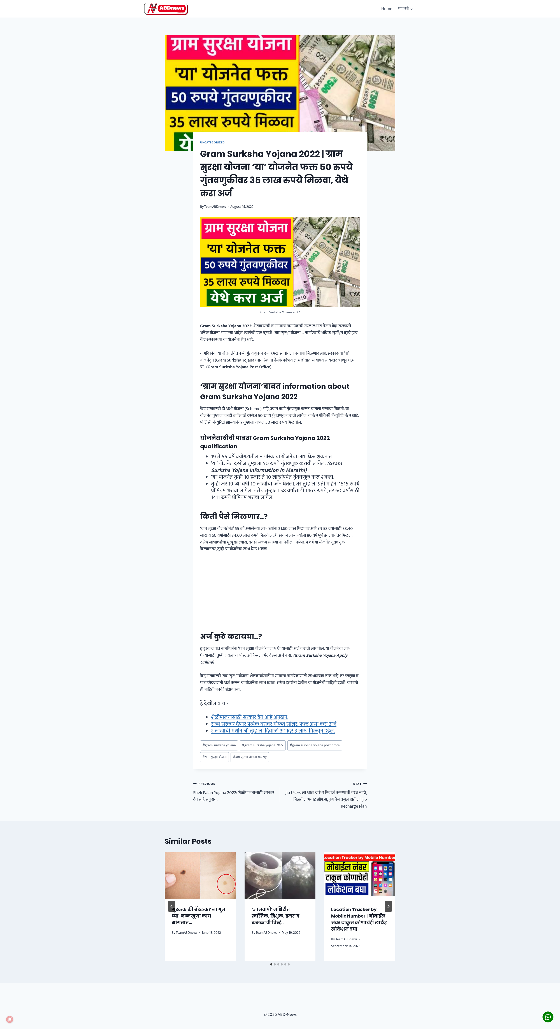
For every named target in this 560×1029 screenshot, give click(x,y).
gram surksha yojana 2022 (263, 745)
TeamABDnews (215, 207)
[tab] (271, 964)
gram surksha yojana (219, 745)
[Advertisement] (280, 590)
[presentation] (200, 875)
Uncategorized (212, 142)
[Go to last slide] (171, 906)
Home (386, 8)
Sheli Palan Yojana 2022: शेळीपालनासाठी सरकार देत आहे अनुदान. (233, 792)
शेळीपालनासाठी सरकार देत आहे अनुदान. (249, 717)
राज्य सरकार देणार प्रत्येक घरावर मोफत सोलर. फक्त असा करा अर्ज (273, 724)
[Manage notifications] (9, 1019)
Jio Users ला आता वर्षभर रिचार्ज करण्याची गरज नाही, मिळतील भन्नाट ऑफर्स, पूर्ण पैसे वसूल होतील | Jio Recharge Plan (326, 795)
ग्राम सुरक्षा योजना (215, 757)
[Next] (388, 906)
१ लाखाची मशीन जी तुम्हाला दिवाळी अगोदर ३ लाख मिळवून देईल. (273, 730)
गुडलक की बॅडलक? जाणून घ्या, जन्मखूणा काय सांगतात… (198, 916)
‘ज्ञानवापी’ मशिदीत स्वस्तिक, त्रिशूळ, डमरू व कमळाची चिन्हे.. (275, 916)
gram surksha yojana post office (315, 745)
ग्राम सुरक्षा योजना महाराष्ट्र (250, 757)
